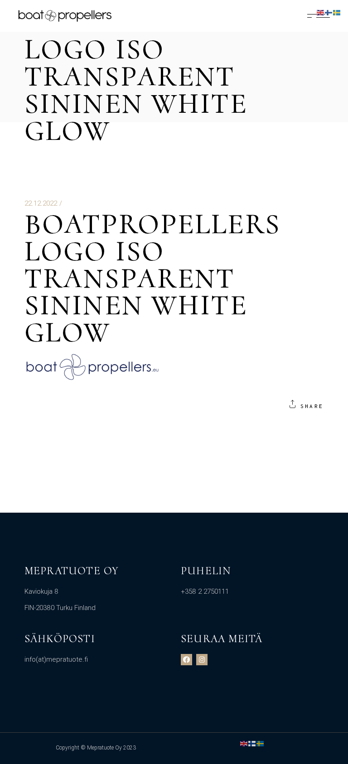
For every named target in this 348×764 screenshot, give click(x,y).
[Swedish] (260, 743)
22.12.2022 (40, 203)
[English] (244, 743)
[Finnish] (252, 743)
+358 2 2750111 (205, 591)
